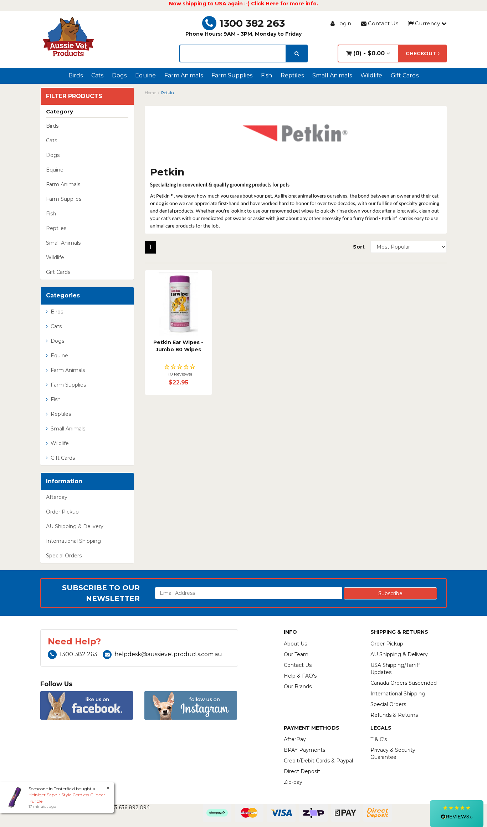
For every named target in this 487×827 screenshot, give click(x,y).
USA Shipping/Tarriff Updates (395, 668)
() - (368, 53)
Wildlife (371, 75)
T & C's (378, 739)
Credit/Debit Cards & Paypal (318, 760)
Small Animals (332, 75)
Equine (145, 75)
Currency (427, 23)
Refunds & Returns (394, 715)
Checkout (422, 53)
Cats (97, 75)
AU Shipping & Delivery (74, 526)
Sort (359, 247)
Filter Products (74, 96)
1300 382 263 (252, 23)
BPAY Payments (304, 750)
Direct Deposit (302, 771)
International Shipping (73, 541)
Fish (266, 75)
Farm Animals (183, 75)
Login (343, 23)
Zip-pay (293, 782)
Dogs (119, 75)
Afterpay (56, 497)
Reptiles (292, 75)
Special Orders (64, 555)
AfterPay (295, 739)
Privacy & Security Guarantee (392, 753)
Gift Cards (405, 75)
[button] (178, 371)
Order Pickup (62, 512)
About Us (295, 643)
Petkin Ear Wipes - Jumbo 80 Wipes (178, 346)
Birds (75, 75)
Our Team (296, 654)
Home (150, 92)
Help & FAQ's (300, 676)
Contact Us (382, 23)
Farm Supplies (231, 75)
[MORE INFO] (178, 304)
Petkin (167, 92)
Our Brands (298, 686)
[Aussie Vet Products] (68, 37)
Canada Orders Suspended (403, 683)
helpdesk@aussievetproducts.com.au (168, 654)
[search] (297, 53)
